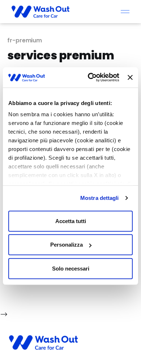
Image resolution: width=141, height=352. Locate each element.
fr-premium (24, 40)
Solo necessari (70, 268)
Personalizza (66, 245)
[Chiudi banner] (130, 77)
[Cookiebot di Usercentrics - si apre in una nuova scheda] (89, 77)
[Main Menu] (125, 11)
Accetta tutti (70, 221)
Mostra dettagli (99, 198)
